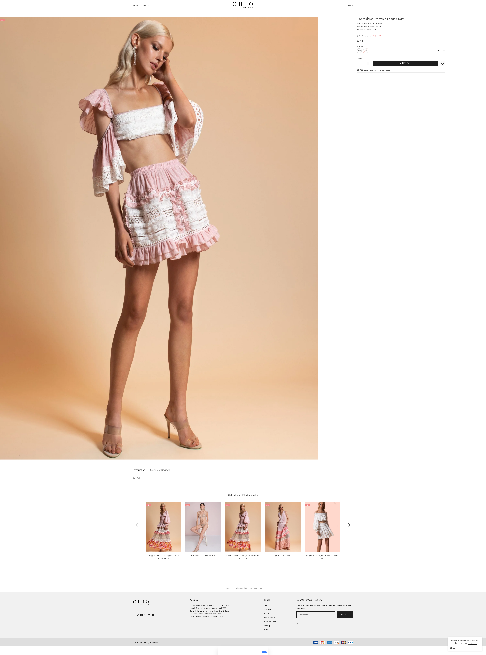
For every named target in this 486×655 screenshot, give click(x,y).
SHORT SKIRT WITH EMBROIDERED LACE (322, 557)
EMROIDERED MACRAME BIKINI (203, 556)
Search (349, 5)
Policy (266, 629)
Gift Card (147, 5)
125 (361, 70)
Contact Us (268, 613)
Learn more (472, 643)
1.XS (359, 51)
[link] (163, 527)
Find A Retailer (269, 617)
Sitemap (267, 625)
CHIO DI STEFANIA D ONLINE (374, 23)
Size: (360, 46)
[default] (264, 652)
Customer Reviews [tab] (160, 470)
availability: (361, 29)
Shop (135, 5)
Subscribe (345, 614)
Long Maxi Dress (283, 556)
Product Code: (362, 26)
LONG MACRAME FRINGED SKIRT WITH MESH (163, 557)
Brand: (359, 23)
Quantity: (360, 58)
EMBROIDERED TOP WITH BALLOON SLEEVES (243, 557)
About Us (267, 609)
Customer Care (270, 621)
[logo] (243, 5)
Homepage (228, 588)
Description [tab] (139, 470)
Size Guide (441, 51)
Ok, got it (453, 648)
